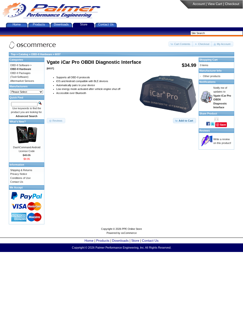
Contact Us (106, 24)
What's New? (17, 121)
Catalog (23, 54)
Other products (211, 76)
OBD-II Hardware (41, 54)
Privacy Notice (18, 173)
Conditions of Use (20, 178)
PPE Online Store (132, 228)
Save (223, 124)
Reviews (204, 130)
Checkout (232, 4)
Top (13, 54)
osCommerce (129, 232)
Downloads (61, 24)
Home (17, 24)
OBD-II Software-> (21, 65)
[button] (180, 44)
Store (83, 24)
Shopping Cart (208, 59)
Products (39, 24)
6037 (58, 54)
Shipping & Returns (21, 170)
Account (199, 4)
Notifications (207, 81)
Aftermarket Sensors (22, 80)
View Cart (215, 4)
